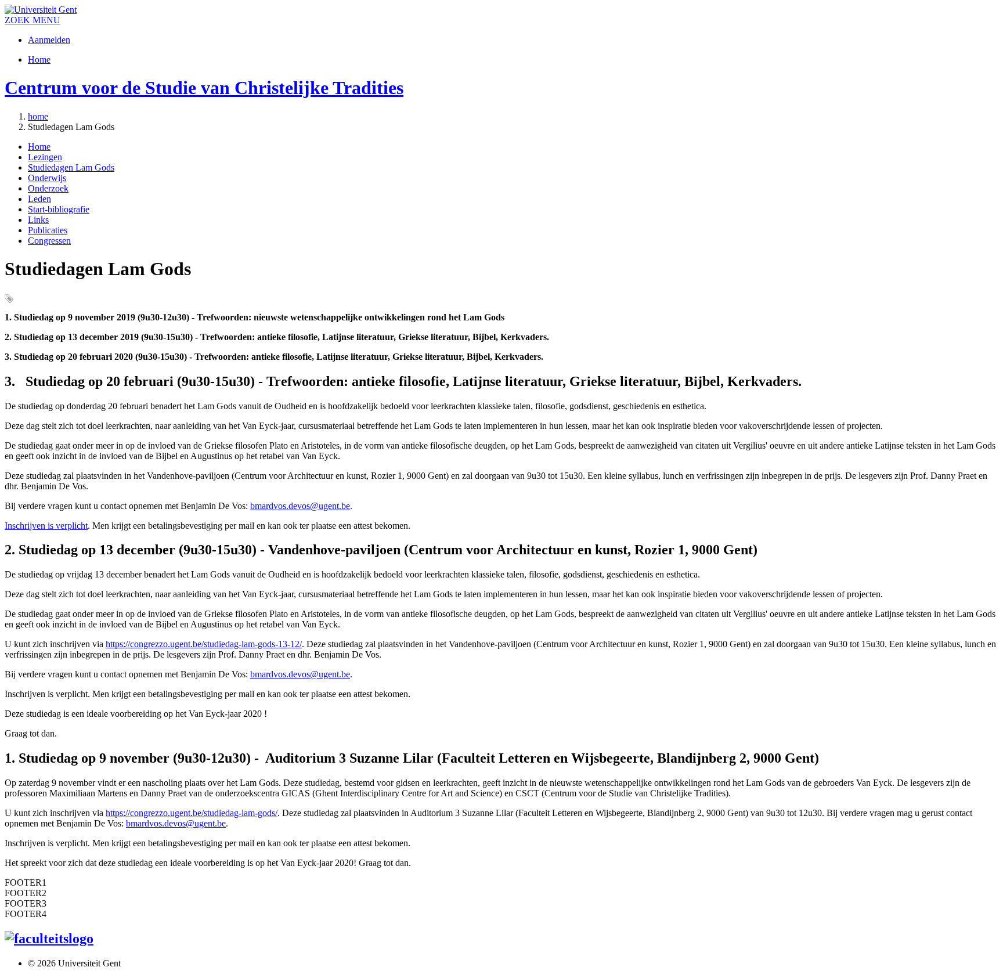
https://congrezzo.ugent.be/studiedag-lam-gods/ (191, 813)
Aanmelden (49, 40)
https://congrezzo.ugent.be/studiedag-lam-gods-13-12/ (204, 644)
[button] (46, 20)
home (38, 116)
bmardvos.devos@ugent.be (300, 506)
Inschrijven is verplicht (46, 525)
